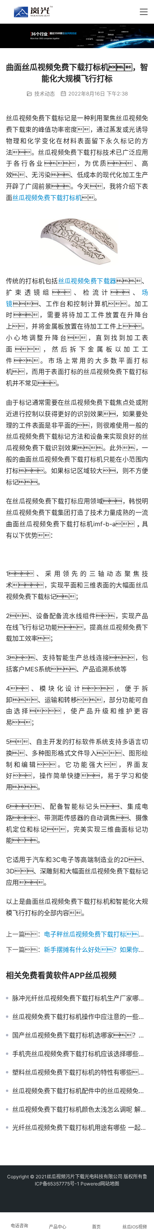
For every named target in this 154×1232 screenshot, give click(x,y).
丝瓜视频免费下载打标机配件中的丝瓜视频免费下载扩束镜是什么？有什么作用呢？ (80, 1090)
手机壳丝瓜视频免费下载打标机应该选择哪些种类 (80, 1053)
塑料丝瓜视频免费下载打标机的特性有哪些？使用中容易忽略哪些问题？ (80, 1072)
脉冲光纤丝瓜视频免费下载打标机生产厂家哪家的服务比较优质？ (80, 998)
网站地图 (109, 1184)
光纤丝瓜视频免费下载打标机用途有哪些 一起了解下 (80, 1127)
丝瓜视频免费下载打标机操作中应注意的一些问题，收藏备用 (80, 1016)
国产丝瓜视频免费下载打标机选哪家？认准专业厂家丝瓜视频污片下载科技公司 (80, 1035)
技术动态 (44, 93)
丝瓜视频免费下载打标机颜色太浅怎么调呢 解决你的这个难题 (80, 1109)
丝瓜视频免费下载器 (87, 281)
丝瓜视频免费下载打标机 (47, 198)
